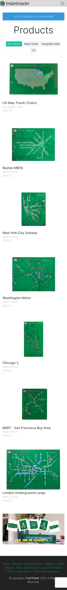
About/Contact (33, 563)
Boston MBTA (13, 168)
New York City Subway (20, 233)
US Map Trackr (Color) (20, 103)
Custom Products (51, 567)
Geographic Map (50, 43)
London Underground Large (24, 493)
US (33, 50)
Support (9, 567)
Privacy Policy (23, 571)
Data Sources (31, 567)
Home (6, 563)
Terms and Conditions (46, 571)
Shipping (49, 563)
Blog (10, 571)
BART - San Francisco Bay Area (27, 428)
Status (60, 563)
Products (17, 563)
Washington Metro (17, 298)
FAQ (18, 567)
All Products (14, 43)
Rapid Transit (31, 43)
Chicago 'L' (11, 363)
